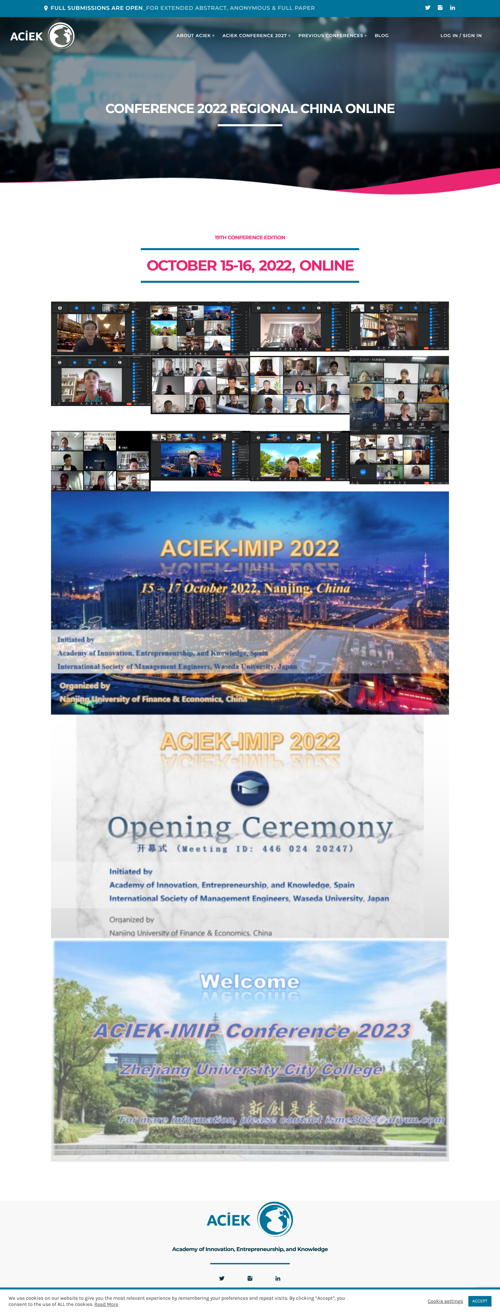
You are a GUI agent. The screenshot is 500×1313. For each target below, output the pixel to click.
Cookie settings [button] (445, 1301)
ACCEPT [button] (479, 1301)
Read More (106, 1304)
